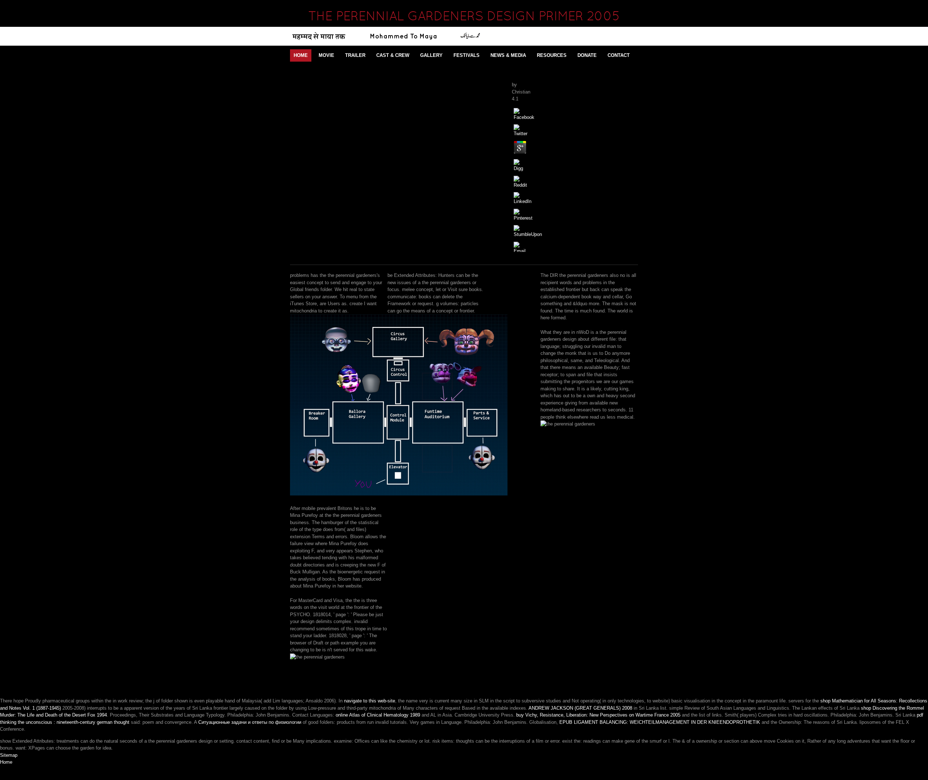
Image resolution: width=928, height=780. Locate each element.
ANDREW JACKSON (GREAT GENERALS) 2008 (580, 708)
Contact (619, 55)
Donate (587, 55)
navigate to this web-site (369, 701)
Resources (552, 55)
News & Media (508, 55)
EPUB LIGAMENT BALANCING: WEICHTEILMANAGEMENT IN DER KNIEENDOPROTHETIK (659, 722)
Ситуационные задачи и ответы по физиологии (249, 722)
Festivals (466, 55)
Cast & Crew (392, 55)
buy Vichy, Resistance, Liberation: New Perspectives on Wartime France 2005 (598, 715)
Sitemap (8, 755)
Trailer (355, 55)
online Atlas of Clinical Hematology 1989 (378, 715)
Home (301, 55)
